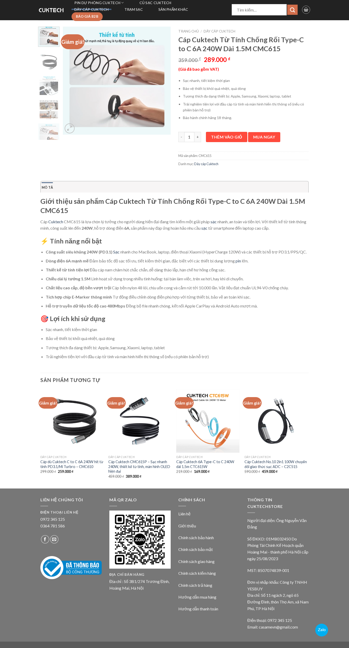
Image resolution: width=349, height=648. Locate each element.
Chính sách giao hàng (196, 561)
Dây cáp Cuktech (91, 9)
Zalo (322, 629)
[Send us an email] (54, 539)
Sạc (116, 251)
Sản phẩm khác (173, 9)
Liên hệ (184, 513)
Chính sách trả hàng (195, 585)
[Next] (162, 80)
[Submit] (292, 10)
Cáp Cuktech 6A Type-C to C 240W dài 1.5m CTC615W (205, 464)
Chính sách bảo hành (196, 537)
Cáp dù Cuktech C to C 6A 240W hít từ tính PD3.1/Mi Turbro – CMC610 (71, 464)
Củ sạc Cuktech (155, 2)
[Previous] (71, 80)
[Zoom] (70, 128)
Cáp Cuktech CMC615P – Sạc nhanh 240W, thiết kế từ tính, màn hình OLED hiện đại (139, 466)
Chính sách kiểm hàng (197, 573)
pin (238, 260)
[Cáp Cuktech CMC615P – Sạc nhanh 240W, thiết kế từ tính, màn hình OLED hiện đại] (139, 421)
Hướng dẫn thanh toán (198, 608)
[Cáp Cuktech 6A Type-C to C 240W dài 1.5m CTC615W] (207, 421)
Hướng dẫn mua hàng (197, 596)
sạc (214, 221)
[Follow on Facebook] (45, 539)
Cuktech (55, 221)
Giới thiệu (187, 525)
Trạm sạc (133, 9)
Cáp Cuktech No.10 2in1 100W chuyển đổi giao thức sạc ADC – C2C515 (276, 464)
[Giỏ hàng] (306, 10)
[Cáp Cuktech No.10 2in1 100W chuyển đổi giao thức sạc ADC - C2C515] (276, 421)
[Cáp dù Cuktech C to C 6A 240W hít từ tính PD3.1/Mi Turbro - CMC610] (71, 421)
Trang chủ (188, 31)
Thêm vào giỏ (226, 136)
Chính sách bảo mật (195, 549)
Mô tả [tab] (47, 187)
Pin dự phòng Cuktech (97, 3)
